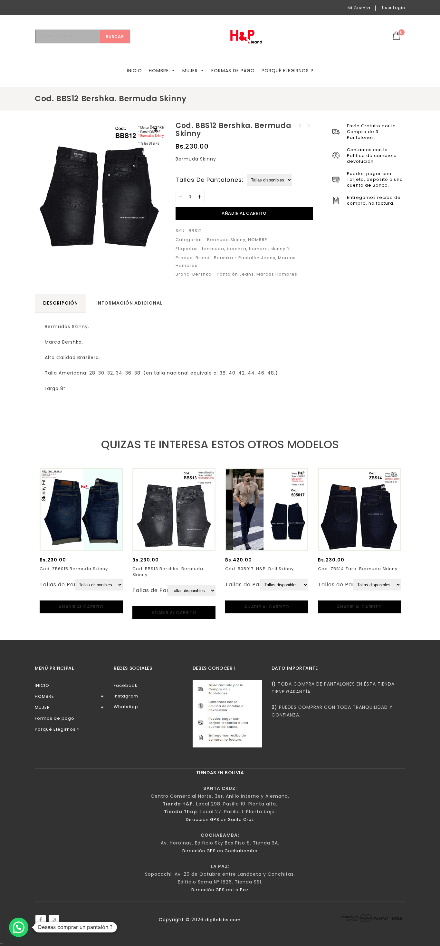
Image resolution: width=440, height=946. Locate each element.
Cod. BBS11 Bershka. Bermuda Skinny (308, 126)
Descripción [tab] (60, 303)
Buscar (115, 37)
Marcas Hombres (276, 274)
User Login (393, 7)
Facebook (126, 685)
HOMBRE (159, 70)
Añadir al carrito (244, 213)
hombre (258, 249)
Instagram (126, 696)
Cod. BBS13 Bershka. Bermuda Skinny (300, 126)
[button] (155, 129)
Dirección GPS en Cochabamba (220, 851)
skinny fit (281, 249)
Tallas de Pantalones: (210, 180)
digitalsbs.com (223, 920)
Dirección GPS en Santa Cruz (220, 819)
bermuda (213, 249)
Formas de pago (233, 70)
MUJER (190, 70)
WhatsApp (126, 707)
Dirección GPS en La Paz (220, 890)
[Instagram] (54, 920)
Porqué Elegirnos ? (287, 70)
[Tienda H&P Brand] (251, 36)
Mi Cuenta (359, 8)
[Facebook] (40, 920)
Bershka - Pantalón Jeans (244, 258)
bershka (236, 249)
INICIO (134, 70)
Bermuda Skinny (226, 240)
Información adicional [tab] (129, 303)
